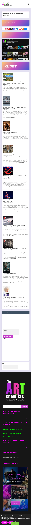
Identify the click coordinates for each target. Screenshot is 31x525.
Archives (4, 363)
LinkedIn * (6, 433)
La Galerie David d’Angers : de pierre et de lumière (15, 154)
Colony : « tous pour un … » (10, 132)
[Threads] (11, 29)
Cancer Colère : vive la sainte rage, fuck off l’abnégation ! (13, 298)
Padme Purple (11, 481)
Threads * (6, 436)
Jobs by (4, 346)
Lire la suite (24, 92)
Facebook (6, 429)
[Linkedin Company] (17, 29)
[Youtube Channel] (20, 29)
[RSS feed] (22, 29)
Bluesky (11, 436)
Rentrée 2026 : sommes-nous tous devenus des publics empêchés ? (14, 176)
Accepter (4, 522)
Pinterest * (13, 433)
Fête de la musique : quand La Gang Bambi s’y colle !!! (15, 476)
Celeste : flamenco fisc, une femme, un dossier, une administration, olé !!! (14, 107)
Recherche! (8, 336)
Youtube (19, 429)
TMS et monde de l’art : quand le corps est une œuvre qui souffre (14, 200)
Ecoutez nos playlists (12, 35)
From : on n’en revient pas (9, 273)
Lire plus (15, 503)
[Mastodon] (14, 29)
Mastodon (18, 433)
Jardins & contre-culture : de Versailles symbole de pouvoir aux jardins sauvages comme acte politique (15, 83)
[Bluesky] (25, 29)
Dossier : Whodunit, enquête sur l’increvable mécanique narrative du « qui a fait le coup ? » (14, 226)
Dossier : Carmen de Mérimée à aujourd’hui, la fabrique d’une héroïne (14, 249)
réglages (15, 520)
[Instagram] (6, 29)
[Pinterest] (8, 29)
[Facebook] (3, 29)
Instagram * (13, 429)
